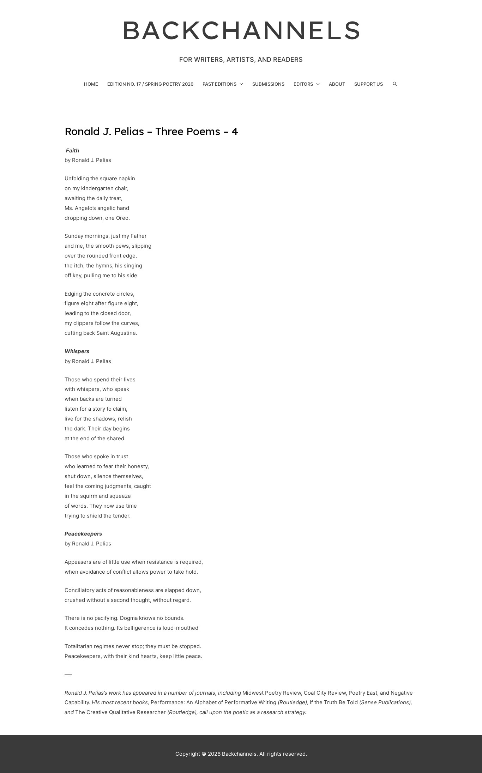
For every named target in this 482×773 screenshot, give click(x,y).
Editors (303, 84)
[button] (395, 84)
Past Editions (219, 84)
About (337, 84)
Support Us (368, 84)
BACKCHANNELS (241, 30)
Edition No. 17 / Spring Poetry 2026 (150, 84)
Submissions (268, 84)
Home (91, 84)
